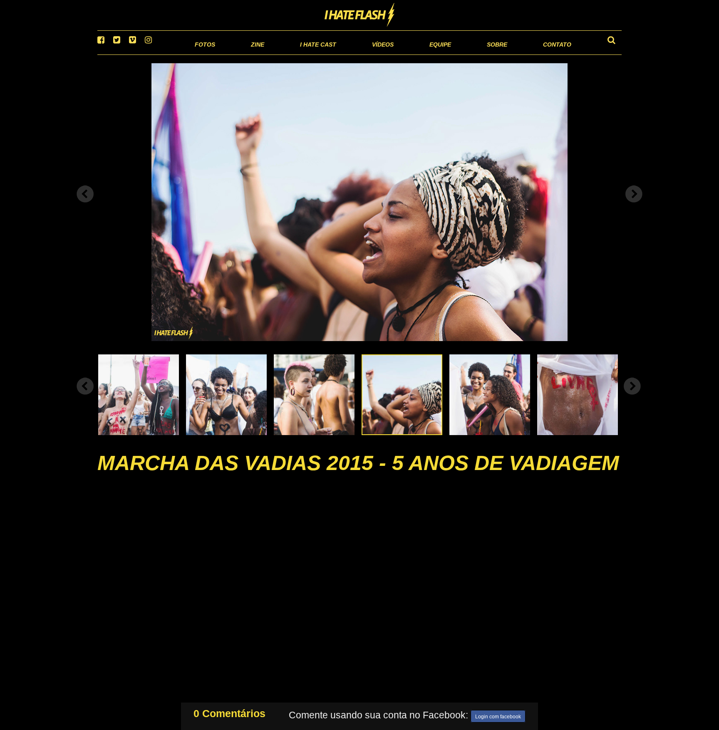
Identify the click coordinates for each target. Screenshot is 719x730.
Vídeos (351, 53)
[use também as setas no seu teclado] (85, 204)
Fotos (147, 53)
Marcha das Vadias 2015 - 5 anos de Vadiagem (358, 473)
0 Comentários (229, 712)
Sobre (480, 53)
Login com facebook (498, 715)
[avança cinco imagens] (85, 396)
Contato (549, 53)
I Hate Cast (274, 53)
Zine (203, 53)
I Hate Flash (360, 15)
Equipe (416, 53)
